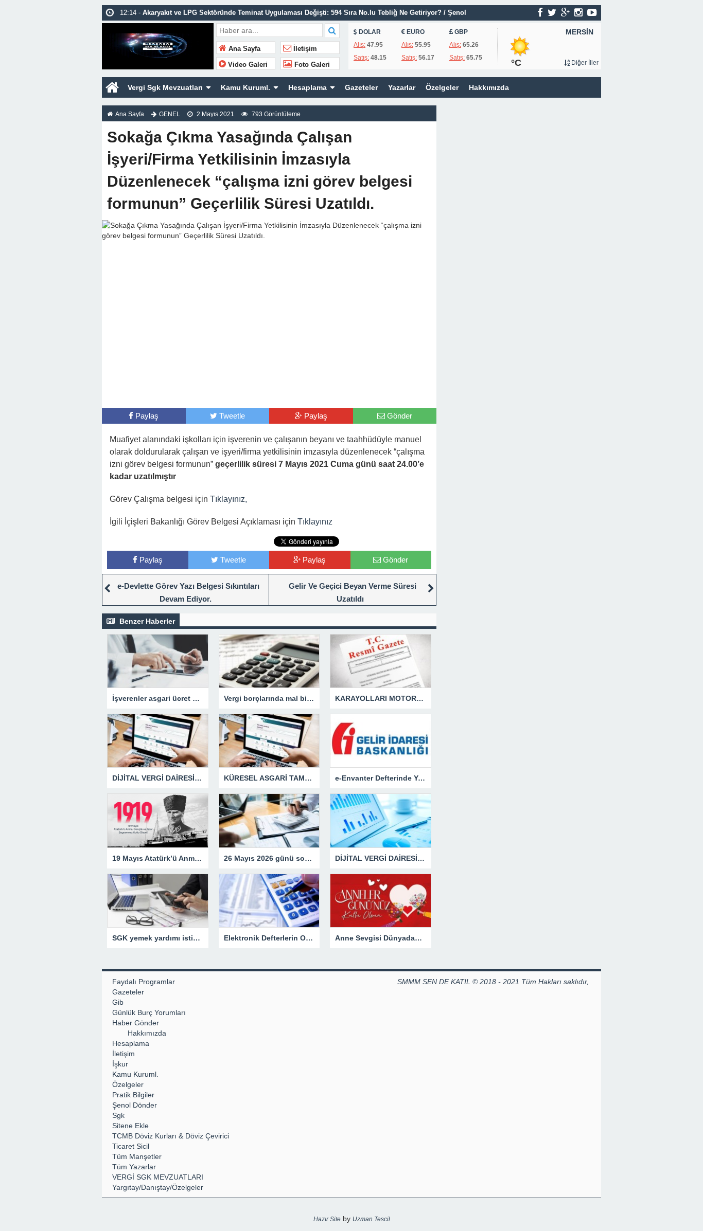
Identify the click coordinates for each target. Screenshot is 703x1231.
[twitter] (552, 12)
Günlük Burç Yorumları (149, 1012)
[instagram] (578, 12)
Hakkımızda (489, 87)
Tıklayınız (314, 521)
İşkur (120, 1064)
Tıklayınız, (228, 499)
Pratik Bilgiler (133, 1095)
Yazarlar (401, 87)
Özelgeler (442, 87)
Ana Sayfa (243, 48)
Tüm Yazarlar (134, 1167)
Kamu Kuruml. (245, 87)
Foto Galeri (311, 64)
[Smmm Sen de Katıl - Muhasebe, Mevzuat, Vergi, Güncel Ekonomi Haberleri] (158, 45)
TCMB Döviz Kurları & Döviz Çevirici (170, 1136)
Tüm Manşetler (137, 1156)
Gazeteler (361, 87)
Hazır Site (327, 1219)
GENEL (169, 114)
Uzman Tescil (371, 1219)
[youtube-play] (592, 12)
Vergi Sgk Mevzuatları (165, 87)
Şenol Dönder (134, 1105)
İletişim (304, 48)
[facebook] (540, 12)
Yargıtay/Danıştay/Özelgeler (157, 1187)
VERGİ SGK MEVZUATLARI (157, 1177)
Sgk (118, 1115)
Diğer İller (584, 62)
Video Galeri (247, 64)
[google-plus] (565, 12)
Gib (118, 1002)
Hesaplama (307, 87)
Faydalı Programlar (143, 981)
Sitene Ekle (130, 1125)
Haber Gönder (135, 1023)
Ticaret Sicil (130, 1146)
